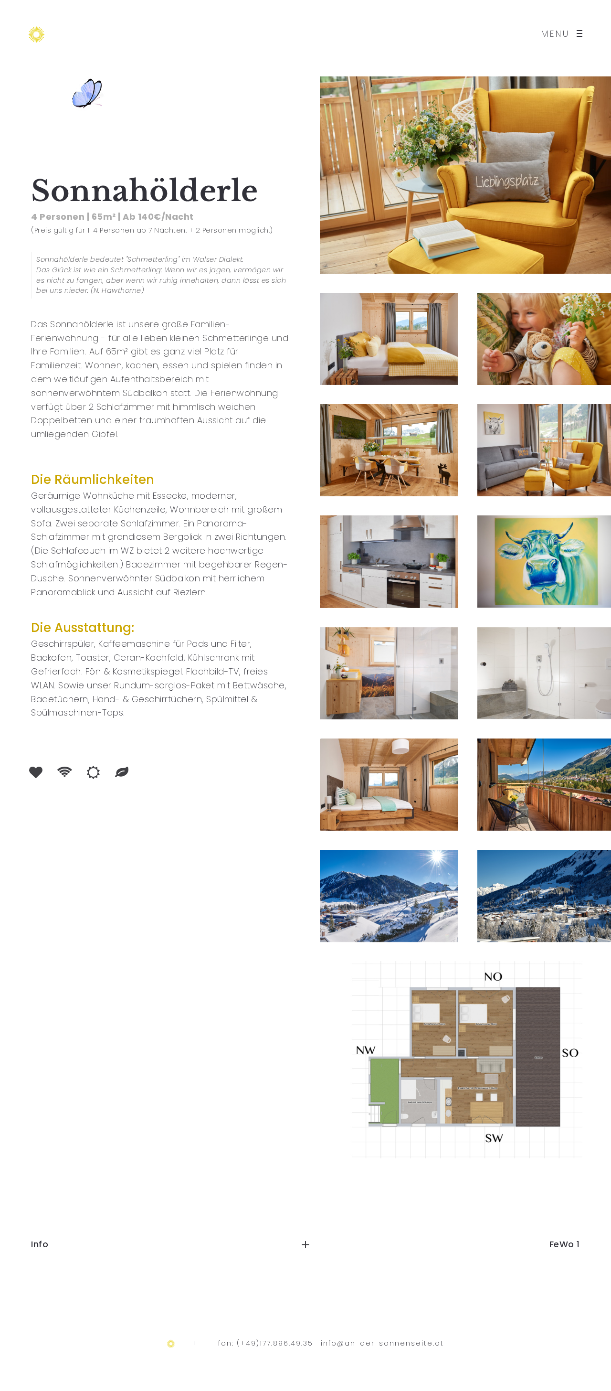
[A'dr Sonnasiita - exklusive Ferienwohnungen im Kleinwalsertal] (36, 33)
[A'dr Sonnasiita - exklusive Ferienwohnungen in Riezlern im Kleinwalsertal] (171, 1343)
